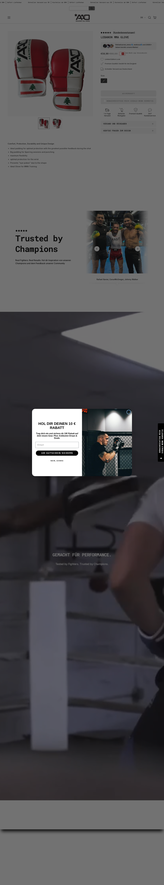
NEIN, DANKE (57, 461)
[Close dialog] (129, 412)
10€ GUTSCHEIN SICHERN (57, 453)
